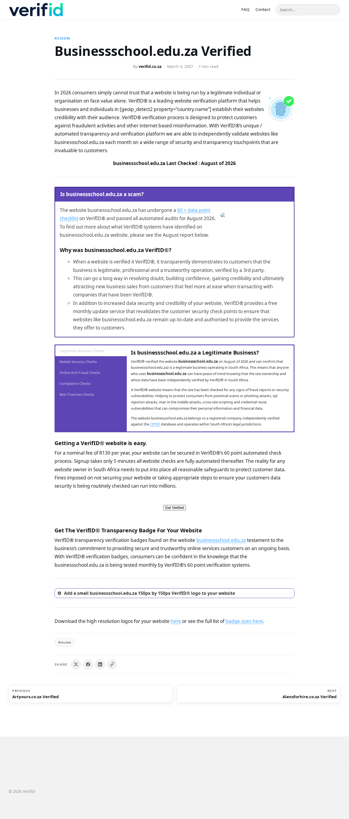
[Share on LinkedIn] (100, 664)
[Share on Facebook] (88, 664)
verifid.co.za (150, 66)
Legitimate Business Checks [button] (81, 350)
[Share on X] (76, 664)
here (176, 621)
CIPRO (155, 424)
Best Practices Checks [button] (76, 394)
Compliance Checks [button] (75, 383)
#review (64, 642)
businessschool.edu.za (221, 540)
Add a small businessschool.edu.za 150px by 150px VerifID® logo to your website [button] (149, 593)
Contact (262, 9)
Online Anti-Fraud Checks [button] (79, 372)
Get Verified (174, 508)
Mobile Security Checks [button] (78, 361)
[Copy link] (112, 664)
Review (62, 38)
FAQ (245, 9)
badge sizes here (244, 621)
